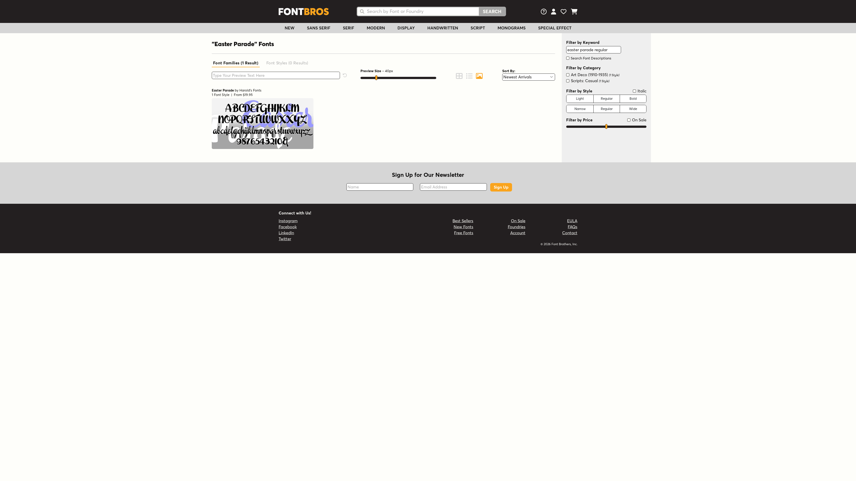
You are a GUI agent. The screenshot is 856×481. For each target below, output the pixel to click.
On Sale (638, 119)
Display (406, 28)
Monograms (512, 28)
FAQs (572, 226)
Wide (633, 109)
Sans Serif (318, 28)
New (289, 28)
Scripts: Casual (589, 80)
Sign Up (501, 187)
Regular (607, 98)
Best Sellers (463, 220)
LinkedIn (286, 232)
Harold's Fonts (250, 90)
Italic (641, 91)
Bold (633, 98)
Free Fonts (463, 232)
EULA (572, 220)
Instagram (288, 220)
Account (517, 232)
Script (478, 28)
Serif (348, 28)
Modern (376, 28)
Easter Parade (223, 90)
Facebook (288, 226)
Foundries (516, 226)
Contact (569, 232)
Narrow (580, 109)
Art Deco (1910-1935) (594, 74)
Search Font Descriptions (590, 58)
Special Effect (555, 28)
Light (580, 98)
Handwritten (442, 28)
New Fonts (463, 226)
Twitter (285, 238)
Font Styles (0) (287, 62)
